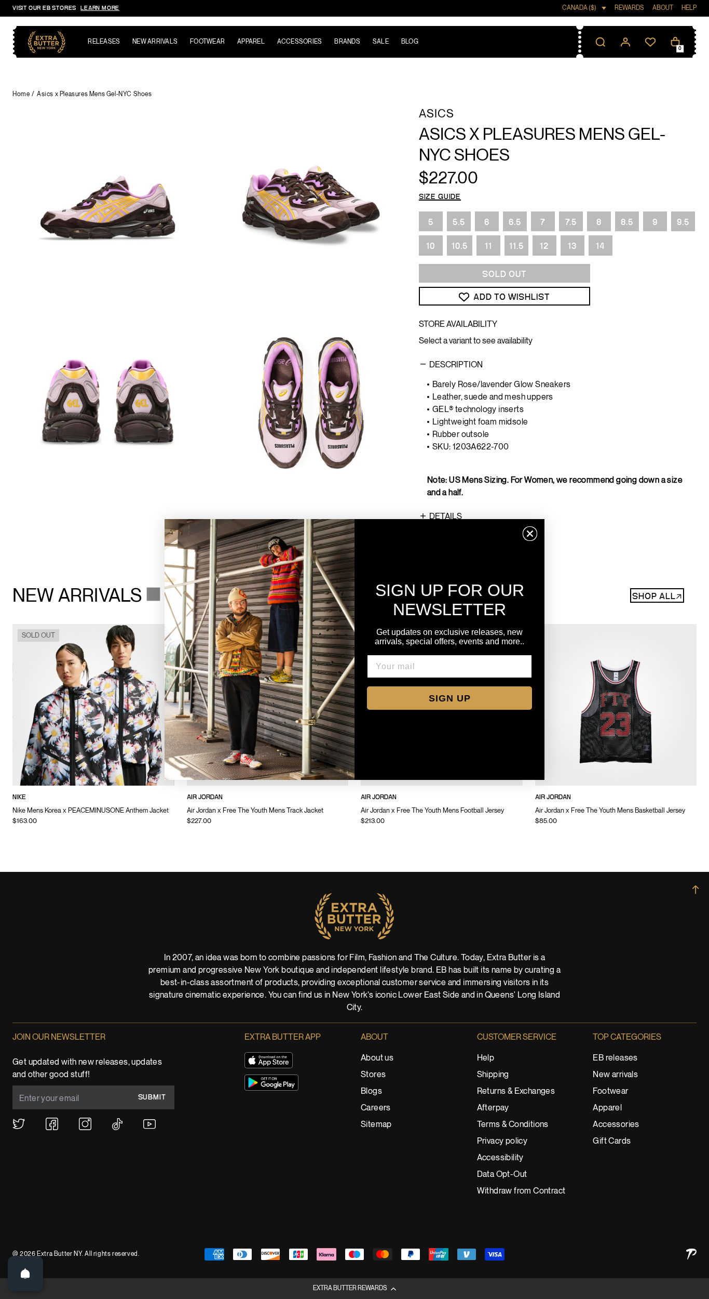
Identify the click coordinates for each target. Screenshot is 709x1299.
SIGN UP (450, 698)
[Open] (25, 1273)
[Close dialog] (530, 533)
